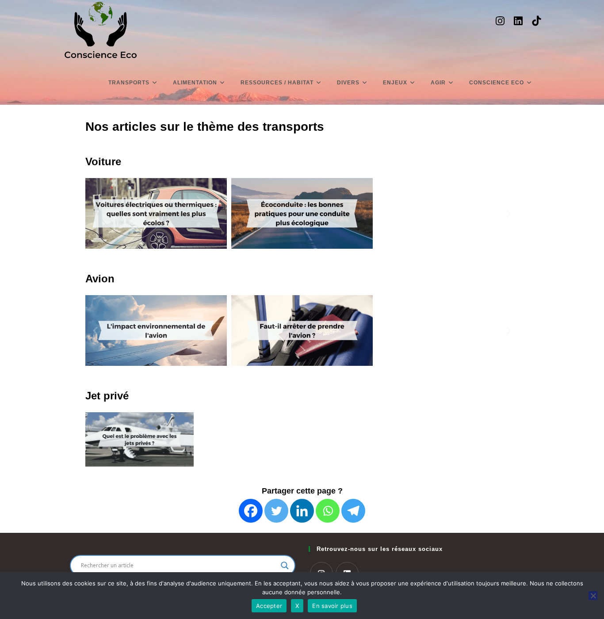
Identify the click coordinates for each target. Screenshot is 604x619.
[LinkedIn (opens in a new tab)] (518, 21)
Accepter (269, 605)
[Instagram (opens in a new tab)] (500, 21)
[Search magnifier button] (285, 565)
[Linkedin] (302, 511)
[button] (95, 213)
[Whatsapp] (328, 511)
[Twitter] (276, 511)
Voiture (103, 161)
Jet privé (107, 396)
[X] (593, 595)
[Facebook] (251, 511)
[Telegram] (353, 511)
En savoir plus (332, 605)
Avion (100, 279)
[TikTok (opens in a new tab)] (536, 21)
